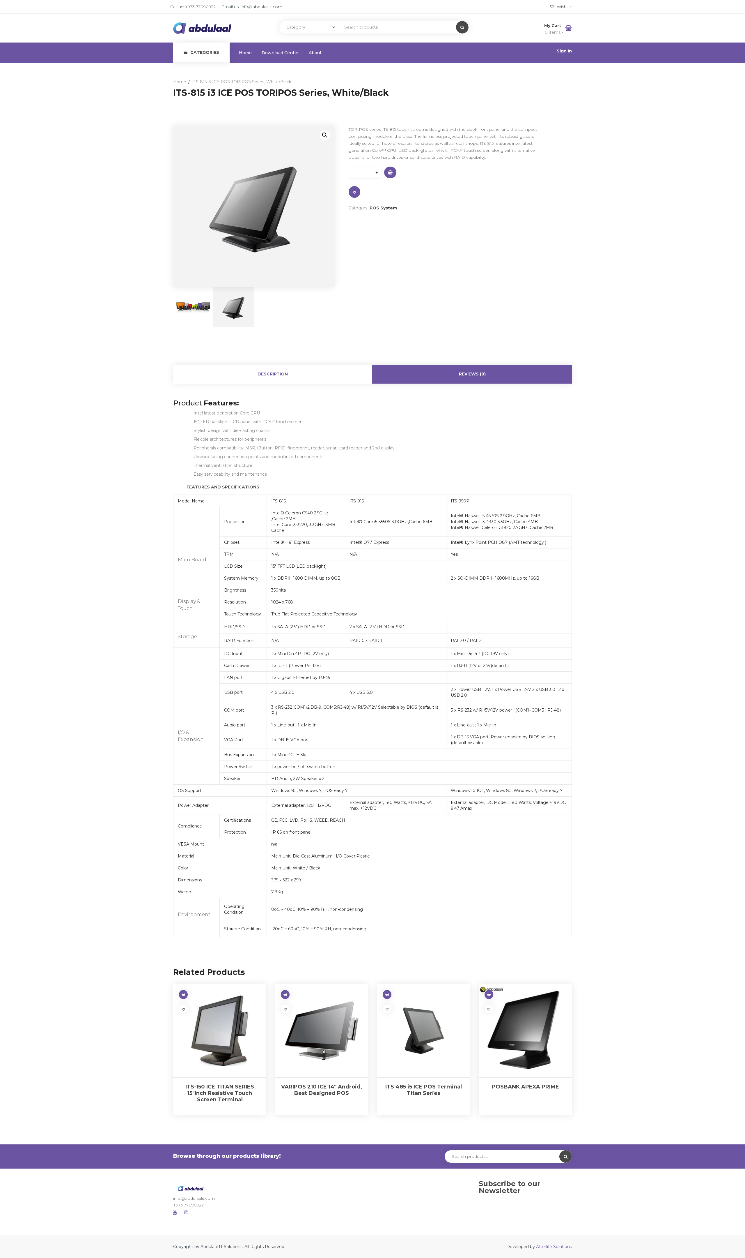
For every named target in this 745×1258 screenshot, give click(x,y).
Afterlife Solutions (554, 1246)
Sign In (564, 51)
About (315, 52)
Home (245, 52)
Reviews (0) (472, 374)
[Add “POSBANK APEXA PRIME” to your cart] (489, 994)
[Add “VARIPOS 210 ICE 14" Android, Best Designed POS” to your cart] (285, 994)
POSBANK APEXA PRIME (525, 1087)
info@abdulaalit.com (261, 6)
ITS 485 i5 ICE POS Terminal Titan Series (423, 1090)
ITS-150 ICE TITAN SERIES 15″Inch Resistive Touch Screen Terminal (219, 1093)
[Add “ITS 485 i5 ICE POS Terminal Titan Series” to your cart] (387, 994)
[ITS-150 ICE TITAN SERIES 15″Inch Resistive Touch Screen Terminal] (219, 1030)
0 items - (554, 32)
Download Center (280, 52)
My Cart (553, 25)
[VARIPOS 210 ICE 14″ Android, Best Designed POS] (321, 1030)
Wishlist (564, 6)
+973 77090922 (200, 6)
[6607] (390, 172)
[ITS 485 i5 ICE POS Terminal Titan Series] (423, 1030)
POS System (383, 208)
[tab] (272, 374)
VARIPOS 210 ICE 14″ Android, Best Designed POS (321, 1090)
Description (273, 374)
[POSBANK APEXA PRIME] (525, 1030)
